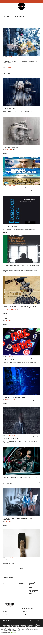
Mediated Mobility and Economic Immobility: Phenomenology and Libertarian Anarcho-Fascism (20, 437)
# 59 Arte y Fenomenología (20, 582)
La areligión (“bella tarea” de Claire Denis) (14, 187)
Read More (5, 114)
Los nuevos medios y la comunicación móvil (14, 397)
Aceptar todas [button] (13, 632)
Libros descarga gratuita (7, 582)
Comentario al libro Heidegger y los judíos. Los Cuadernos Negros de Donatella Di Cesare (21, 266)
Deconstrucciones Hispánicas (11, 226)
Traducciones (14, 185)
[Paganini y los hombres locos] (21, 131)
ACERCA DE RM (25, 606)
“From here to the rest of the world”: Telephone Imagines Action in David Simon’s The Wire (20, 478)
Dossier (9, 356)
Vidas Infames (14, 146)
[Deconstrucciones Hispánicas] (21, 210)
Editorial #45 (6, 58)
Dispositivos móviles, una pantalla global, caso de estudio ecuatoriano (18, 519)
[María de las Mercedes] (21, 92)
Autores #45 (6, 69)
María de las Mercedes (9, 108)
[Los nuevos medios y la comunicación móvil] (21, 381)
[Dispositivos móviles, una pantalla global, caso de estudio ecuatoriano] (21, 502)
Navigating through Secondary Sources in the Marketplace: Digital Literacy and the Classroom (20, 358)
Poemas (5, 318)
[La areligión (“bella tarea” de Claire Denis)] (21, 171)
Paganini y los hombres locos (10, 147)
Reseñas (13, 264)
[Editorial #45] (21, 42)
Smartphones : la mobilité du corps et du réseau (16, 559)
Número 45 (10, 56)
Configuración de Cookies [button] (6, 632)
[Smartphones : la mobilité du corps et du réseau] (21, 543)
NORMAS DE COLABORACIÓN (27, 608)
